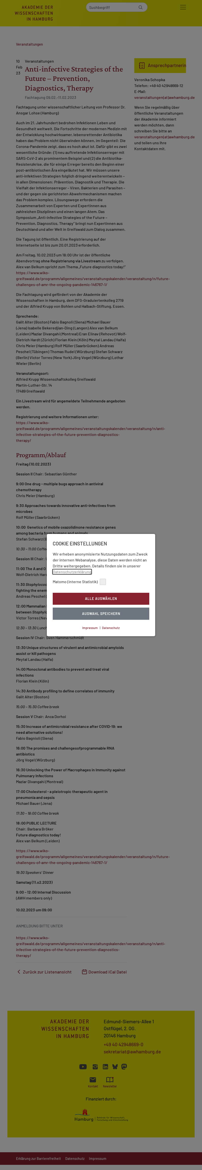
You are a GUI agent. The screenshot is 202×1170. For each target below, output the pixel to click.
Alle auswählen (101, 599)
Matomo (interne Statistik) (75, 581)
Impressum (90, 628)
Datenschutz (111, 628)
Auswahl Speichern (101, 614)
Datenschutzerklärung (72, 571)
